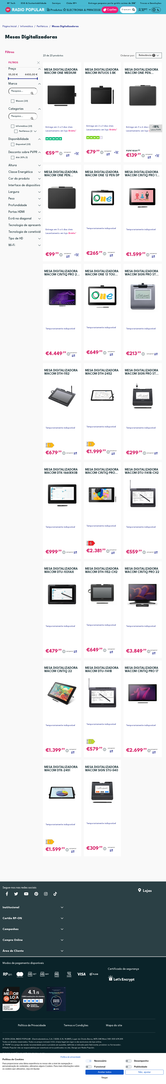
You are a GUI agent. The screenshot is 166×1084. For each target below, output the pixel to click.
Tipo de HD (15, 238)
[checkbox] (88, 1061)
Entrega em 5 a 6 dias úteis (139, 127)
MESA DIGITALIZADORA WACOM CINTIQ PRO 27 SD (61, 273)
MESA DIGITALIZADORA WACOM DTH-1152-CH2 (102, 570)
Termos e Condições (76, 1025)
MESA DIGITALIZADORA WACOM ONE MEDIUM (61, 71)
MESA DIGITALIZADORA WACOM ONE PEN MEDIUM (141, 71)
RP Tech (11, 3)
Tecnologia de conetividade (27, 231)
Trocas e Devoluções (150, 3)
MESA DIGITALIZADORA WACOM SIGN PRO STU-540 (142, 372)
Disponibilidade (18, 139)
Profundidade (17, 205)
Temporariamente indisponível (101, 228)
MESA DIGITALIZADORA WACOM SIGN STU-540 (102, 769)
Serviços (56, 3)
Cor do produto (19, 178)
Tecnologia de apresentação (27, 225)
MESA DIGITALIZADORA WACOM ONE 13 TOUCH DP (102, 273)
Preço (12, 68)
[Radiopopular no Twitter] (16, 895)
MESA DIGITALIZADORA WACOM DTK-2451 (61, 769)
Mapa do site (114, 1025)
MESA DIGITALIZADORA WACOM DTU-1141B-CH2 (142, 471)
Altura (12, 165)
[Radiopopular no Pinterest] (36, 895)
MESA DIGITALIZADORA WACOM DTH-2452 (102, 372)
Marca (12, 83)
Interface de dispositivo (24, 185)
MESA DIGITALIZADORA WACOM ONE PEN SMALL (61, 174)
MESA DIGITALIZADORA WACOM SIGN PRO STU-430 (142, 273)
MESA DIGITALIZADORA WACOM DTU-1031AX (61, 570)
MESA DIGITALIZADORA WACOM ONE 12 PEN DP (102, 174)
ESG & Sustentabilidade (33, 3)
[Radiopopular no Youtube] (26, 895)
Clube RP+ (71, 3)
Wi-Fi (11, 245)
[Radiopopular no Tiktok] (55, 895)
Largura (13, 192)
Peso (11, 198)
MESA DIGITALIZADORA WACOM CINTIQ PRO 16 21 (141, 174)
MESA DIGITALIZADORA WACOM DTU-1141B (102, 670)
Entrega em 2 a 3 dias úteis (59, 127)
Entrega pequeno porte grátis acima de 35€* (112, 3)
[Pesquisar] (133, 9)
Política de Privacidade (32, 1025)
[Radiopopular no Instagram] (45, 895)
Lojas (146, 891)
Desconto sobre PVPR (22, 152)
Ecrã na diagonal (19, 218)
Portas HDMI (16, 212)
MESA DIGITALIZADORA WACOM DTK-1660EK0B (61, 471)
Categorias (16, 108)
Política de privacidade (70, 1057)
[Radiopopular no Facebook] (7, 895)
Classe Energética (20, 172)
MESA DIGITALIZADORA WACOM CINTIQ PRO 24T (102, 471)
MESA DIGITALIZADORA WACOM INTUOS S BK (102, 71)
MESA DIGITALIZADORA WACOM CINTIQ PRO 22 (142, 570)
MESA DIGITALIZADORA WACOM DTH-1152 (61, 372)
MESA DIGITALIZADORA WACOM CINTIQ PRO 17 (141, 670)
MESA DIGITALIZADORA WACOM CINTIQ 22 (61, 670)
